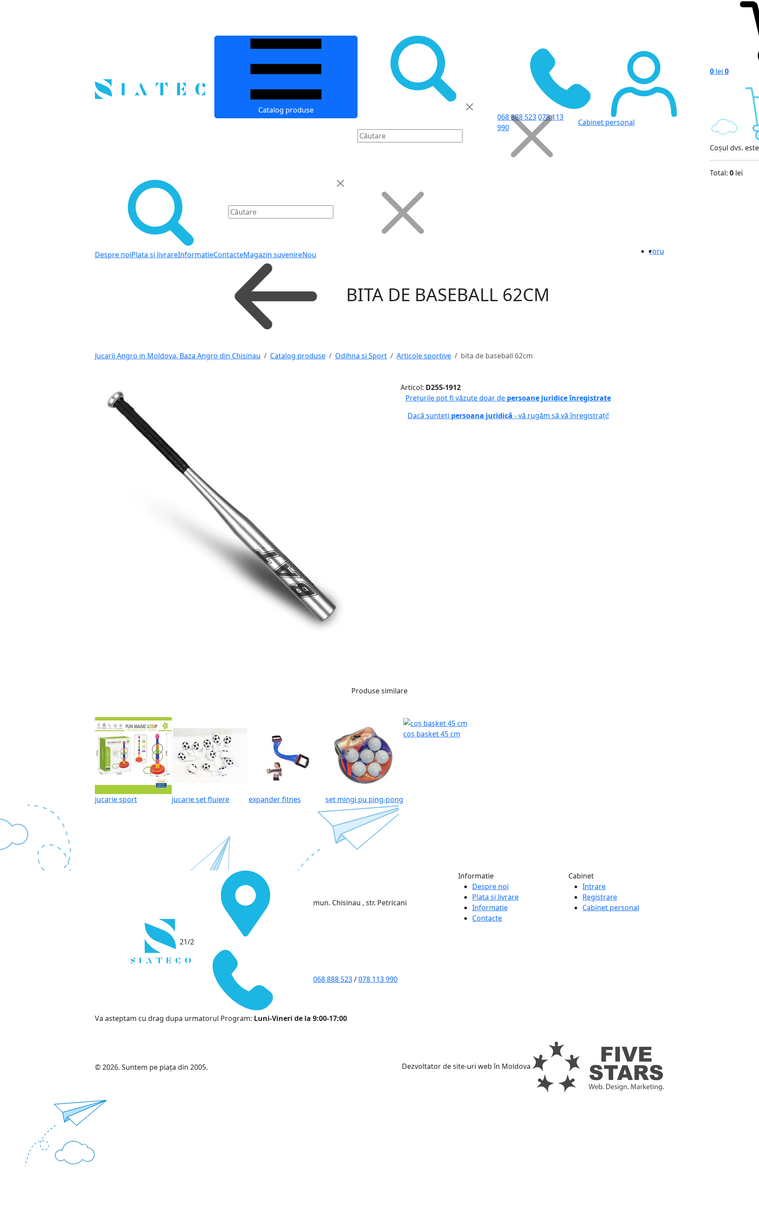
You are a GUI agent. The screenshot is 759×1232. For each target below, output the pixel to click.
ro (653, 251)
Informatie (195, 254)
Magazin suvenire (272, 254)
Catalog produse (286, 110)
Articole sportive (424, 356)
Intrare (594, 886)
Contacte (228, 254)
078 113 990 (378, 979)
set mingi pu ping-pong (364, 799)
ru (660, 251)
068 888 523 (332, 979)
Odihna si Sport (361, 356)
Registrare (599, 897)
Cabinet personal (610, 907)
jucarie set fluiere (200, 799)
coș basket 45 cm (431, 734)
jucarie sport (116, 799)
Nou (309, 254)
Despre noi (113, 254)
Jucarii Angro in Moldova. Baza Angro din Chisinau (177, 356)
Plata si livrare (154, 254)
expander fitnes (275, 799)
